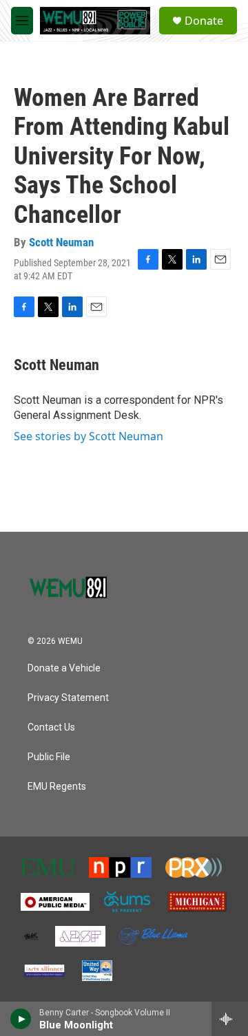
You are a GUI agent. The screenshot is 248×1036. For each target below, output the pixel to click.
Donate (204, 20)
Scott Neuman (61, 242)
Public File (49, 757)
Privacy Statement (68, 698)
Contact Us (51, 727)
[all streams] (229, 1019)
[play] (21, 1019)
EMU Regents (57, 786)
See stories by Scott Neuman (88, 436)
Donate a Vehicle (64, 668)
